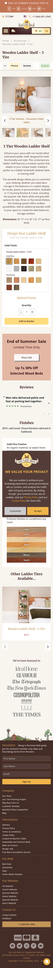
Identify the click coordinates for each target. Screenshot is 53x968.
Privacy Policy (31, 497)
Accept (37, 511)
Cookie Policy (19, 500)
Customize (15, 511)
